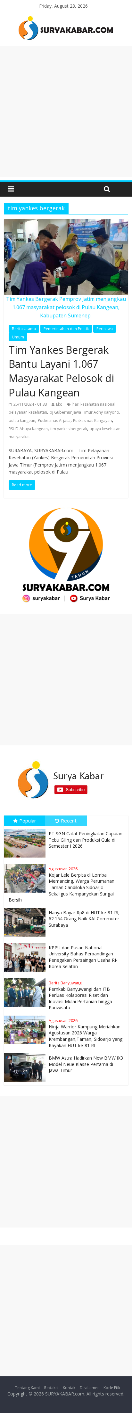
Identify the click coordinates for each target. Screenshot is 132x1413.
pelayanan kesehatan (28, 412)
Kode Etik (111, 1387)
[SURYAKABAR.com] (66, 17)
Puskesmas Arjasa (54, 420)
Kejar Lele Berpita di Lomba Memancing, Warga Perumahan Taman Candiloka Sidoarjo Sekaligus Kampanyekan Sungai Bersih (61, 884)
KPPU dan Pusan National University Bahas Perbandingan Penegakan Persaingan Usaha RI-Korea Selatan (83, 957)
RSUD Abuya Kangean (28, 428)
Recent (69, 820)
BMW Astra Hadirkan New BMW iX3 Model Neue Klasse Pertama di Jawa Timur (86, 1064)
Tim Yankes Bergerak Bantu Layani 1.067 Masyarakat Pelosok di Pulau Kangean (61, 371)
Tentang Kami (27, 1387)
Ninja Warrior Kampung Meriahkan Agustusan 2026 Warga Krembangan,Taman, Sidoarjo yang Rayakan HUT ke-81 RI (85, 1033)
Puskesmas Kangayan (92, 420)
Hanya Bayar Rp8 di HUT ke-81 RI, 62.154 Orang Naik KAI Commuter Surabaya (84, 918)
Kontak (69, 1387)
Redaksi (51, 1387)
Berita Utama (24, 328)
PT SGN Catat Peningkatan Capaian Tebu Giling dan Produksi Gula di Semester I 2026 (85, 839)
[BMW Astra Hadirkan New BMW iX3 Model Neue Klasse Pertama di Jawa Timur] (26, 1053)
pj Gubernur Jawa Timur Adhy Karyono (84, 412)
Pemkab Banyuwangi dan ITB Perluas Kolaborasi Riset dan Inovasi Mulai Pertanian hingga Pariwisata (80, 995)
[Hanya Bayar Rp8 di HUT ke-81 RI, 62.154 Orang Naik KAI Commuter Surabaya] (26, 908)
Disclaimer (89, 1387)
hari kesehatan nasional (93, 404)
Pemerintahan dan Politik (66, 328)
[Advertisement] (66, 111)
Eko (59, 404)
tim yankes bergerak (68, 428)
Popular (27, 820)
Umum (18, 337)
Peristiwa (104, 328)
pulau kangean (22, 420)
